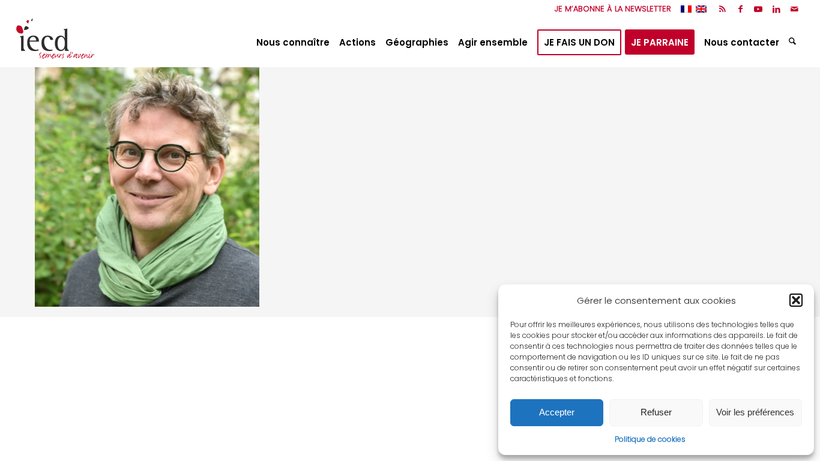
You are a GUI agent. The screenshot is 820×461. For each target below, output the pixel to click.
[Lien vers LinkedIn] (776, 9)
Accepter (556, 412)
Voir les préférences (755, 412)
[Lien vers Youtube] (758, 9)
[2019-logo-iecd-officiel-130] (55, 43)
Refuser (656, 412)
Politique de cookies (650, 439)
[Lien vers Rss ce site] (722, 9)
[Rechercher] (794, 43)
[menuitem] (610, 9)
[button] (796, 300)
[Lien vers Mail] (795, 9)
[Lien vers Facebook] (740, 9)
